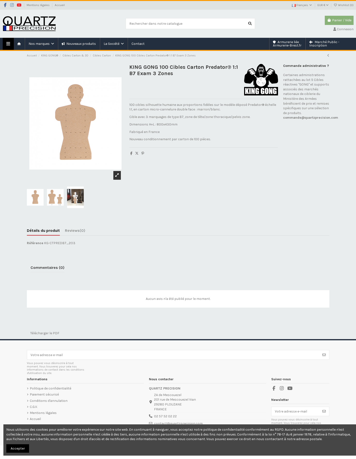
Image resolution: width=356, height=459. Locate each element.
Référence (35, 243)
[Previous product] (328, 56)
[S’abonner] (324, 354)
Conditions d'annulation (49, 401)
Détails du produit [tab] (43, 230)
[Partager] (131, 153)
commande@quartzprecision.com (310, 118)
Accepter (18, 448)
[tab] (75, 231)
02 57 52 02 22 (165, 416)
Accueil (60, 5)
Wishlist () (345, 5)
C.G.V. (34, 407)
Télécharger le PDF (43, 333)
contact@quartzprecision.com (178, 423)
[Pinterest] (142, 153)
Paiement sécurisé (44, 394)
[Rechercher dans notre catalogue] (250, 23)
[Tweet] (137, 153)
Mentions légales (38, 5)
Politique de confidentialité (50, 388)
